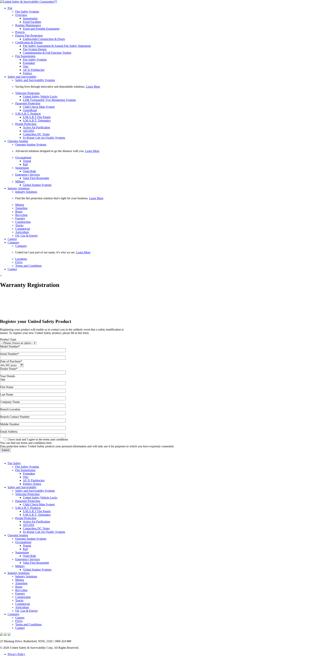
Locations (21, 258)
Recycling (21, 215)
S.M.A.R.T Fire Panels (37, 117)
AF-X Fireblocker (34, 69)
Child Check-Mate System (39, 106)
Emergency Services (27, 174)
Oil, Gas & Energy (26, 235)
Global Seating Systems (37, 185)
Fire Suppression (25, 56)
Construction (23, 221)
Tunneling (21, 208)
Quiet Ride (29, 171)
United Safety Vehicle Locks (40, 96)
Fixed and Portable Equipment (41, 28)
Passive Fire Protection (29, 35)
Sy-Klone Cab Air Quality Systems (44, 137)
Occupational (23, 157)
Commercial (22, 228)
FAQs (18, 262)
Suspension (22, 167)
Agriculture (22, 232)
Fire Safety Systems (27, 11)
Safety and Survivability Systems (35, 80)
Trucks (19, 225)
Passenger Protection (27, 103)
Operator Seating (18, 141)
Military (20, 181)
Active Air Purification (36, 127)
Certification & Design (28, 42)
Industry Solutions (19, 188)
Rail (25, 164)
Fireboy (27, 73)
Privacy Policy (16, 654)
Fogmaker (29, 63)
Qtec (26, 66)
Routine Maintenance (28, 25)
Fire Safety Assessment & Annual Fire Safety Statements (57, 45)
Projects (20, 32)
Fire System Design (34, 49)
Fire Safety (14, 463)
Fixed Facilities (32, 21)
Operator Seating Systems (30, 144)
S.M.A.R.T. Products (28, 113)
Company (13, 242)
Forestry (20, 218)
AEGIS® (28, 130)
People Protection (25, 124)
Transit (27, 161)
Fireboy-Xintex (32, 483)
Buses (18, 211)
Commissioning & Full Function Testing (47, 52)
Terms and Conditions (28, 265)
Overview (21, 15)
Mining (19, 204)
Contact (12, 269)
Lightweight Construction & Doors (44, 39)
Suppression (30, 18)
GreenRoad (30, 110)
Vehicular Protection (27, 93)
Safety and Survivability (22, 76)
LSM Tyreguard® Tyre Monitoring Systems (49, 100)
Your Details (7, 376)
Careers (12, 239)
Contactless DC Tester (36, 134)
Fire (10, 8)
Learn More (93, 86)
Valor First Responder (36, 178)
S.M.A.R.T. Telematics (37, 120)
